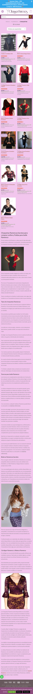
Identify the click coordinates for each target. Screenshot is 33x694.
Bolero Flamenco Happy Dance (7, 218)
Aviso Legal (25, 686)
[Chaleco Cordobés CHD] (8, 42)
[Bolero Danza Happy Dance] (24, 42)
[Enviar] (30, 16)
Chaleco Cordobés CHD (7, 53)
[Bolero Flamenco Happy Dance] (8, 206)
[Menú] (2, 11)
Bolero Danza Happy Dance (23, 53)
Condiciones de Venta (12, 685)
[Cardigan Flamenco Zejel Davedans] (24, 74)
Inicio (8, 21)
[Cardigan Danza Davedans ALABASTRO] (24, 140)
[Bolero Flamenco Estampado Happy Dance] (8, 173)
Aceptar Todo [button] (12, 691)
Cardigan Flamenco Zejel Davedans (23, 86)
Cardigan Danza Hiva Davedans (22, 185)
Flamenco (14, 21)
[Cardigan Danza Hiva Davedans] (24, 173)
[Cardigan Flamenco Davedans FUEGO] (8, 74)
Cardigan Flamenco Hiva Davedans (23, 119)
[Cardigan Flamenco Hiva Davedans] (24, 107)
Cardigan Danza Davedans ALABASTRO (23, 152)
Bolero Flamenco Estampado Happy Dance (8, 185)
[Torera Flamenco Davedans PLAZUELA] (8, 140)
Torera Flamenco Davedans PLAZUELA (7, 152)
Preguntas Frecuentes (25, 685)
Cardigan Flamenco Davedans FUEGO (8, 86)
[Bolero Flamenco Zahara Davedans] (8, 107)
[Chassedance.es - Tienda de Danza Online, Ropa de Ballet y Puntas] (17, 11)
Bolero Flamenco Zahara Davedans (7, 119)
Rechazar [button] (19, 691)
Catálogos (8, 686)
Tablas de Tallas (16, 686)
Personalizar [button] (26, 691)
